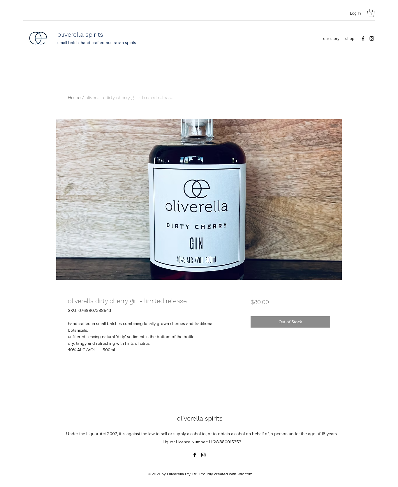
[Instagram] (372, 38)
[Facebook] (363, 38)
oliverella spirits (80, 34)
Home (74, 97)
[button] (370, 13)
